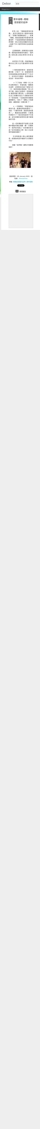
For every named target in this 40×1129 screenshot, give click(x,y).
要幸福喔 (29, 182)
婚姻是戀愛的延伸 (19, 182)
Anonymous (23, 178)
